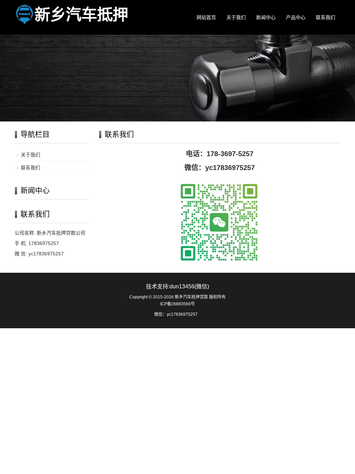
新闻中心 (266, 17)
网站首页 (206, 17)
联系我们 (325, 17)
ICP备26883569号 (177, 304)
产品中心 (295, 17)
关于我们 (236, 17)
